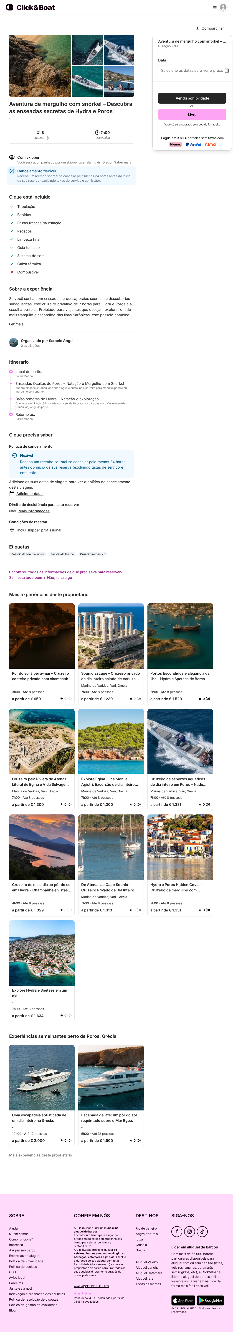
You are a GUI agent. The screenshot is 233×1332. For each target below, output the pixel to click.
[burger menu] (215, 7)
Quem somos (18, 1234)
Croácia (141, 1245)
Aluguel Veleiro (147, 1262)
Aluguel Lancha (147, 1267)
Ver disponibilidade (192, 98)
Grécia (140, 1250)
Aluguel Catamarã (149, 1273)
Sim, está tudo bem (25, 577)
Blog (12, 1310)
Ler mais (16, 324)
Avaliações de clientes (91, 1286)
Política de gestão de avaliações (33, 1305)
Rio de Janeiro (146, 1228)
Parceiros (16, 1283)
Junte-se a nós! (20, 1288)
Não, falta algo (59, 577)
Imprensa (16, 1245)
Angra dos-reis (147, 1234)
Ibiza (139, 1239)
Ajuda (13, 1228)
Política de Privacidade (26, 1261)
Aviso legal (17, 1277)
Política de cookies (23, 1266)
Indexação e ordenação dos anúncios (37, 1294)
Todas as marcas (148, 1284)
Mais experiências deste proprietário (40, 1155)
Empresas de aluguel (24, 1256)
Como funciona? (21, 1239)
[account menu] (223, 7)
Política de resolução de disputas (33, 1299)
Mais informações (34, 511)
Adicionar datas (29, 493)
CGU (12, 1272)
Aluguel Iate (144, 1278)
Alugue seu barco (22, 1250)
